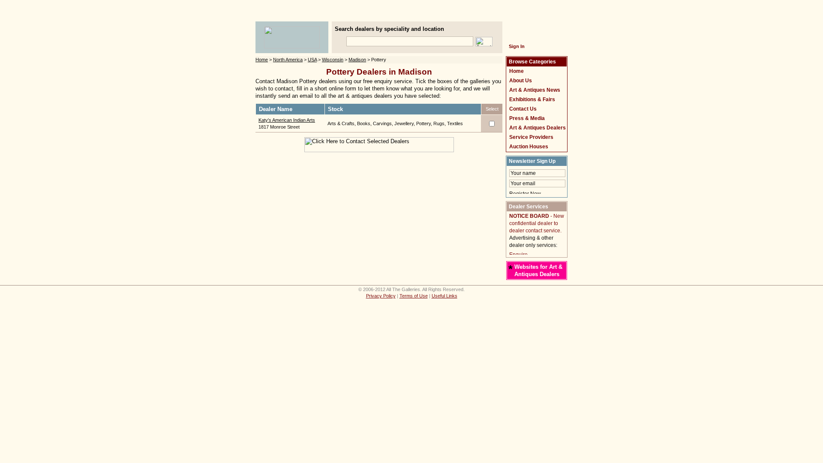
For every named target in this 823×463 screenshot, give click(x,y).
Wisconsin (332, 59)
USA (312, 59)
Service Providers (531, 137)
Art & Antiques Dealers (537, 128)
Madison (357, 59)
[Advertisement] (411, 15)
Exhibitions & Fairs (532, 99)
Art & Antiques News (534, 90)
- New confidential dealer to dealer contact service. (536, 223)
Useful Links (444, 295)
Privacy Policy (381, 295)
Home (261, 59)
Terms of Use (413, 295)
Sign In (517, 46)
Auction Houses (528, 147)
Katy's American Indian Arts (286, 120)
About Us (520, 81)
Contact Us (523, 109)
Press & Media (527, 118)
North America (288, 59)
